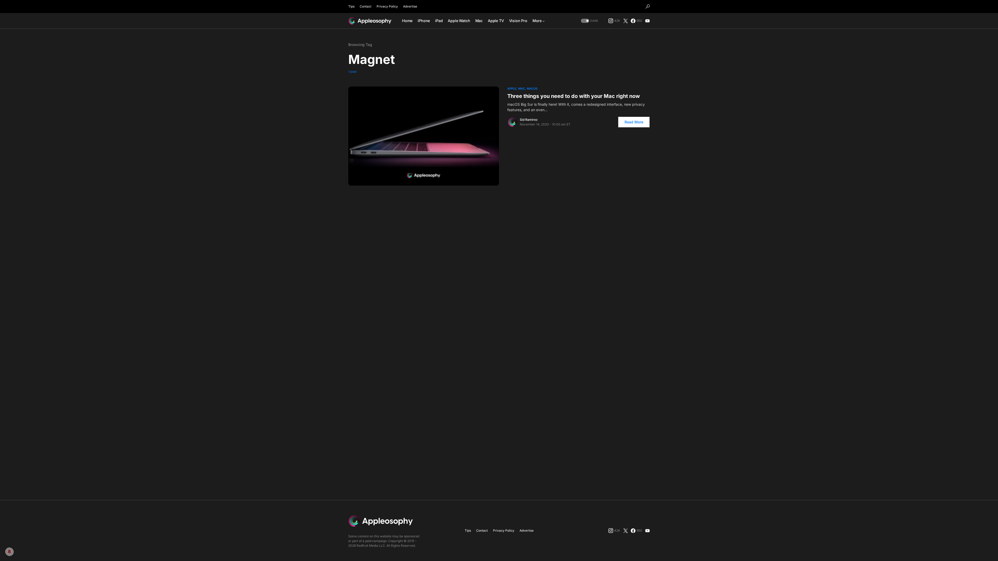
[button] (648, 6)
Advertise (410, 6)
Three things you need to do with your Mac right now (573, 96)
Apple (511, 88)
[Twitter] (625, 20)
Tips (351, 6)
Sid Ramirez (529, 120)
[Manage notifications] (9, 551)
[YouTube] (647, 20)
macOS (532, 88)
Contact (365, 6)
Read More (634, 122)
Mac (521, 88)
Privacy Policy (387, 6)
